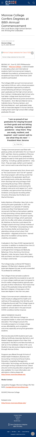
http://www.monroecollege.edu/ (13, 403)
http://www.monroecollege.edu (13, 374)
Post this (19, 144)
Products (17, 417)
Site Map (14, 431)
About (17, 419)
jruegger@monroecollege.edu (17, 387)
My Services (17, 421)
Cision (20, 434)
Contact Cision (18, 415)
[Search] (33, 3)
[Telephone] (29, 3)
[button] (18, 53)
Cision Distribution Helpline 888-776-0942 (18, 425)
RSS (19, 431)
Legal (8, 431)
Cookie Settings (25, 431)
